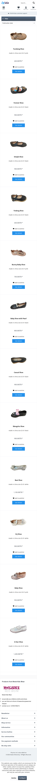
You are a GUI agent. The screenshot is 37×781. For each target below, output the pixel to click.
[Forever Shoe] (18, 90)
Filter (6, 19)
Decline (13, 778)
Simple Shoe (18, 157)
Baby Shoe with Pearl (19, 319)
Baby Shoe (18, 588)
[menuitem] (3, 8)
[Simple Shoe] (18, 144)
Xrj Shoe (18, 534)
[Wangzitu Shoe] (18, 414)
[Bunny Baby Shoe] (18, 252)
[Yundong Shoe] (18, 36)
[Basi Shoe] (18, 467)
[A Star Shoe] (18, 629)
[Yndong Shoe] (18, 198)
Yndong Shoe (18, 211)
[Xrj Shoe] (18, 521)
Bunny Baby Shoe (18, 265)
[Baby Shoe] (18, 575)
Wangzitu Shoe (18, 426)
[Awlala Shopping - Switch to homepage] (9, 3)
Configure (22, 778)
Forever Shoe (18, 103)
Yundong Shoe (18, 49)
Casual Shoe (18, 372)
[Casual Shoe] (18, 360)
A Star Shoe (18, 642)
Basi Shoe (18, 480)
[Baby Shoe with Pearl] (18, 306)
